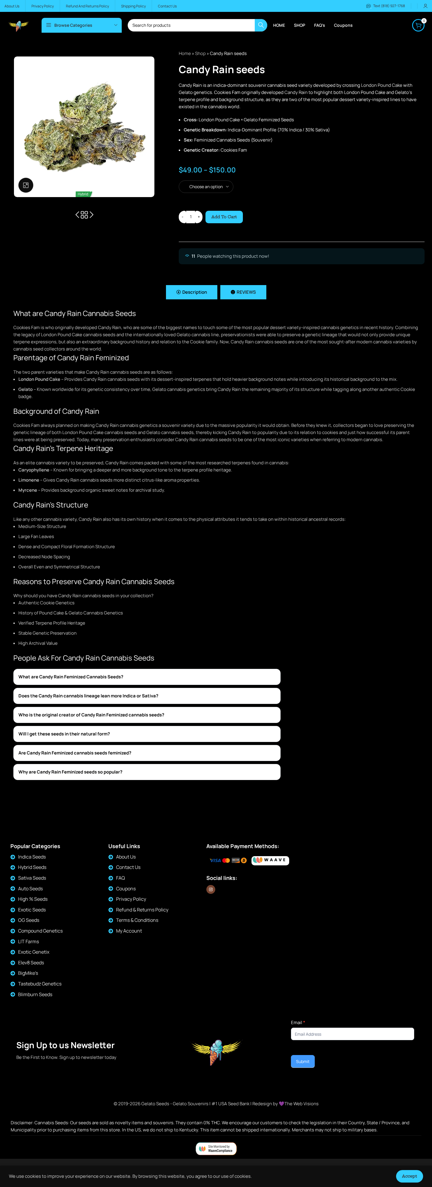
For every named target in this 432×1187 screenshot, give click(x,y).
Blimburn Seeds (35, 994)
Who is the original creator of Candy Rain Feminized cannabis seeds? (91, 715)
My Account (129, 930)
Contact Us (128, 867)
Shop (200, 53)
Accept (409, 1176)
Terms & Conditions (137, 920)
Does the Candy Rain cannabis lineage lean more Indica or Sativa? (88, 696)
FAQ (120, 878)
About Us (126, 856)
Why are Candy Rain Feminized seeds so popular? (70, 772)
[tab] (191, 292)
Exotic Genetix (33, 952)
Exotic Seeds (32, 909)
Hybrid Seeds (32, 867)
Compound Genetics (40, 930)
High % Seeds (33, 899)
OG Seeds (28, 920)
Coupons (126, 888)
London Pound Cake (381, 85)
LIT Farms (28, 941)
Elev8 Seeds (31, 962)
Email (298, 1022)
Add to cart (224, 216)
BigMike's (28, 973)
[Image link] (270, 861)
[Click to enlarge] (25, 185)
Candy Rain (296, 92)
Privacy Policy (131, 899)
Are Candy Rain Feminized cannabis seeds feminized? (74, 753)
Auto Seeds (30, 888)
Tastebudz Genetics (39, 983)
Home (185, 53)
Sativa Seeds (32, 878)
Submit (303, 1061)
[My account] (425, 6)
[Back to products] (84, 214)
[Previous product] (77, 214)
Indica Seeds (32, 856)
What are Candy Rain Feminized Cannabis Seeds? (70, 677)
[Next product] (91, 214)
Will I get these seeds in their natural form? (64, 734)
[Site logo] (18, 25)
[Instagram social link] (210, 889)
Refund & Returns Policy (142, 909)
